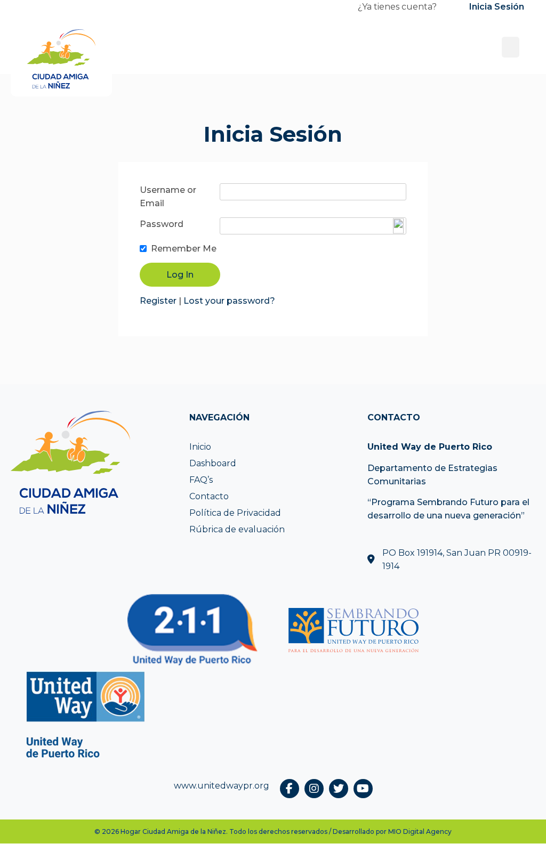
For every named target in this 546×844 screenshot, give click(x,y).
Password (161, 224)
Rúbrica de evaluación (237, 529)
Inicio (200, 447)
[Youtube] (363, 788)
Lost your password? (229, 301)
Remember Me (183, 249)
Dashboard (212, 463)
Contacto (209, 496)
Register (158, 301)
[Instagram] (314, 788)
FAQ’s (201, 480)
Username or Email (168, 196)
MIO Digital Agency (420, 831)
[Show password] (398, 226)
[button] (510, 47)
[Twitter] (338, 788)
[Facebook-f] (289, 788)
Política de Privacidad (235, 513)
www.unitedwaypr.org (221, 786)
